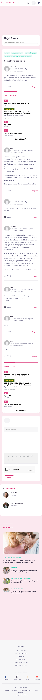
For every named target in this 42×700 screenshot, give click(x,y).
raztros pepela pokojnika (13, 133)
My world (7, 124)
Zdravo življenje (30, 53)
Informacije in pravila (26, 690)
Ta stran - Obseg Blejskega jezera (16, 103)
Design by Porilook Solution (21, 695)
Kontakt (7, 690)
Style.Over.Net (21, 650)
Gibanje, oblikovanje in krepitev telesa (18, 56)
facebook (5, 679)
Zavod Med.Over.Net (21, 662)
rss (27, 679)
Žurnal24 (21, 656)
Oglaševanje (15, 690)
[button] (8, 456)
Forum (7, 53)
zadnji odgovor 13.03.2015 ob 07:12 (21, 70)
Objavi (9, 477)
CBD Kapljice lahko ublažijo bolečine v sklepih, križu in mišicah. (18, 113)
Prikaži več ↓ (21, 139)
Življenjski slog (17, 53)
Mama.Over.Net (21, 665)
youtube (37, 679)
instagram (17, 679)
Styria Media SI (21, 659)
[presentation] (8, 456)
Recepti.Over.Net (21, 653)
